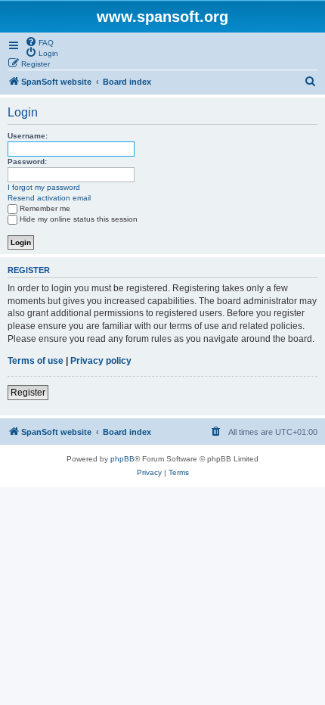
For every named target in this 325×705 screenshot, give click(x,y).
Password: (27, 161)
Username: (28, 136)
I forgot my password (44, 187)
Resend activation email (49, 198)
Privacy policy (101, 361)
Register (28, 392)
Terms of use (35, 361)
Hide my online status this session (79, 219)
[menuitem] (39, 41)
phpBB (122, 459)
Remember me (45, 208)
